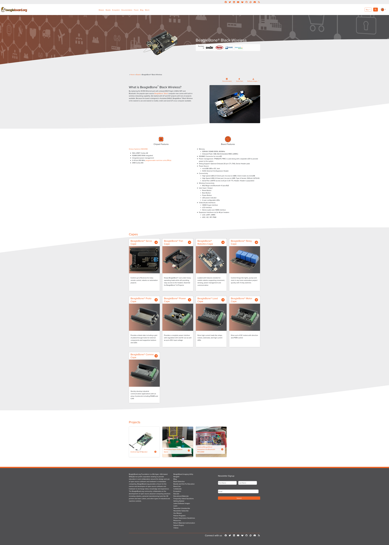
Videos (175, 528)
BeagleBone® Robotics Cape (205, 242)
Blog (141, 10)
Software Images (252, 81)
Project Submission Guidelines (184, 518)
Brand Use (177, 486)
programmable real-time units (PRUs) (158, 160)
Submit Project (178, 525)
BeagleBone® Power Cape (175, 300)
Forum (136, 10)
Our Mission (177, 513)
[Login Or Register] (383, 9)
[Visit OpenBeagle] (242, 2)
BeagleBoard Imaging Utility (183, 474)
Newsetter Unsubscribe (181, 508)
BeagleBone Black (161, 93)
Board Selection (179, 481)
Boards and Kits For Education (184, 484)
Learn (175, 506)
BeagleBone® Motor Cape (241, 300)
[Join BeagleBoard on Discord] (254, 2)
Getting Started (178, 501)
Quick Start (239, 81)
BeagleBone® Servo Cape (141, 242)
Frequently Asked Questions (183, 498)
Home (132, 74)
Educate (176, 494)
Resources (177, 520)
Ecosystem (116, 10)
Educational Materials (181, 496)
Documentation (126, 10)
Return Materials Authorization (184, 523)
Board (138, 74)
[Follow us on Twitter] (230, 2)
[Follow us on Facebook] (225, 2)
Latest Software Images (181, 503)
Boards (108, 10)
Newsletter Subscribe (181, 511)
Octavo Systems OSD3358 (138, 149)
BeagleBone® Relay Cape (241, 242)
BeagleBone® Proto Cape (141, 300)
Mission (101, 10)
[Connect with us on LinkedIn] (234, 2)
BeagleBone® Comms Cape (142, 356)
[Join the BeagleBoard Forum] (250, 2)
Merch (147, 10)
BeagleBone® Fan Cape (173, 242)
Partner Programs (179, 515)
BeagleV (176, 476)
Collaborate (177, 489)
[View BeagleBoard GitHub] (246, 2)
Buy (367, 9)
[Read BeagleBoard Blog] (259, 2)
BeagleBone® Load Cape (207, 300)
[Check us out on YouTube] (238, 2)
